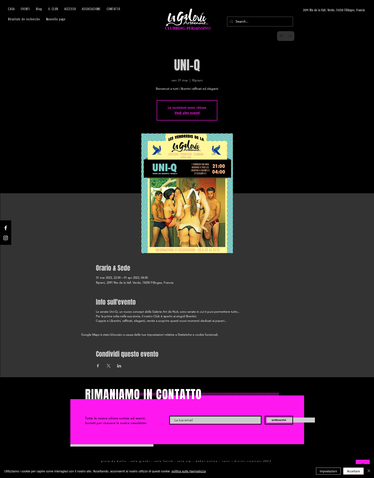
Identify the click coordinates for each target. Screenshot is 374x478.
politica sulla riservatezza (189, 471)
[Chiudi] (368, 471)
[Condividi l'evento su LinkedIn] (119, 365)
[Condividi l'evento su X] (108, 365)
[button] (70, 9)
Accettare (353, 471)
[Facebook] (6, 228)
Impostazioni (328, 471)
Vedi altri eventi (187, 113)
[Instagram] (6, 238)
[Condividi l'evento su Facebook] (98, 365)
